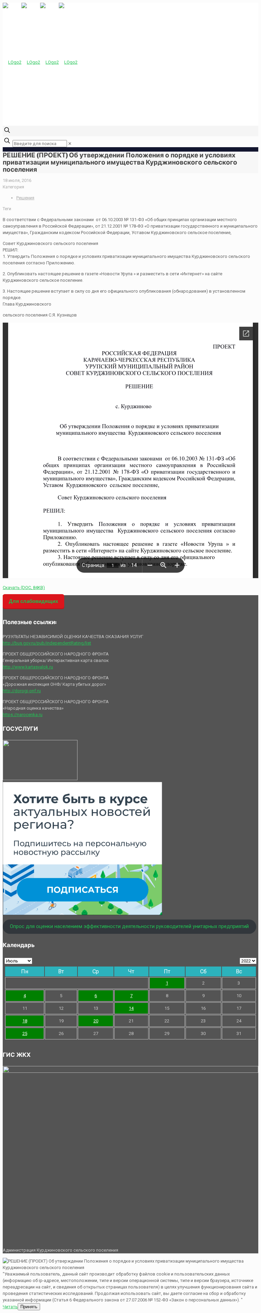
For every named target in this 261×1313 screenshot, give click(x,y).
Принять (28, 1306)
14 (131, 1008)
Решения (25, 197)
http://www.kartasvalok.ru (28, 666)
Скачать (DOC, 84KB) (24, 587)
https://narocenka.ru (22, 714)
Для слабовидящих (33, 601)
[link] (70, 143)
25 (24, 1033)
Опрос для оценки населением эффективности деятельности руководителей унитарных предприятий (129, 926)
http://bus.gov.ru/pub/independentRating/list (47, 643)
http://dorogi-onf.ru (22, 690)
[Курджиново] (40, 62)
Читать (10, 1306)
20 (95, 1020)
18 (24, 1020)
